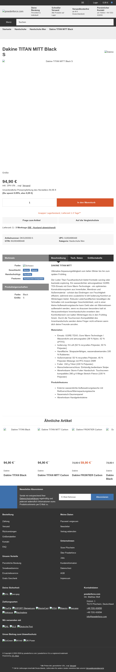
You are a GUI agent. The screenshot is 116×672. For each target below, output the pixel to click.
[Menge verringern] (6, 203)
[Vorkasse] (7, 612)
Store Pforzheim (67, 548)
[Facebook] (105, 654)
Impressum (65, 578)
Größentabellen (9, 536)
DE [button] (82, 3)
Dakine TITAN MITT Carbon (53, 475)
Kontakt (5, 542)
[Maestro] (63, 608)
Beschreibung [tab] (58, 258)
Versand (26, 185)
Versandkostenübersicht (95, 668)
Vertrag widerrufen (68, 531)
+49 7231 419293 (94, 608)
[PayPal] (6, 608)
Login (95, 3)
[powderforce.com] (12, 11)
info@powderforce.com (97, 616)
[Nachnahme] (20, 612)
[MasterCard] (42, 608)
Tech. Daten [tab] (77, 258)
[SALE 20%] (88, 444)
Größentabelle (95, 258)
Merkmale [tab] (10, 258)
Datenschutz (65, 568)
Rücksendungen (9, 531)
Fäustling (27, 274)
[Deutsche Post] (25, 626)
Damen (34, 270)
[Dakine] (109, 51)
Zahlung (5, 521)
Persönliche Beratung (11, 563)
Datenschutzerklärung (29, 498)
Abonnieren (102, 497)
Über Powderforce (68, 553)
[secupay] (74, 608)
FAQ (4, 547)
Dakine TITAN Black (15, 475)
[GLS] (13, 626)
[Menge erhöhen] (53, 203)
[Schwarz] (28, 265)
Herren (26, 270)
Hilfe (9, 3)
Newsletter (65, 526)
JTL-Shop (15, 656)
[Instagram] (111, 654)
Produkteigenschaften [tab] (16, 287)
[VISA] (53, 608)
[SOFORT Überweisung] (23, 608)
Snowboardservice (10, 568)
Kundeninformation (68, 563)
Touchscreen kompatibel (33, 279)
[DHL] (5, 626)
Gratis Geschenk (9, 578)
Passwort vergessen (69, 521)
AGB (62, 573)
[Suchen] (110, 22)
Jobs (62, 558)
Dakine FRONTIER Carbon (87, 475)
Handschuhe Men (76, 241)
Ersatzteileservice (10, 573)
